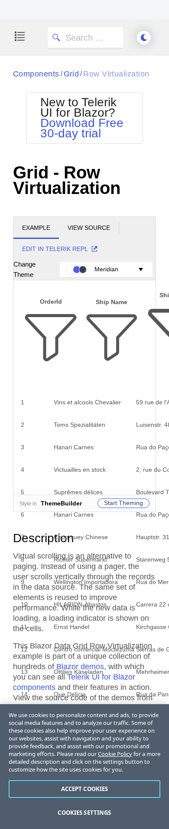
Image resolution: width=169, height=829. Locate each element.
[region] (84, 766)
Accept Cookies (84, 789)
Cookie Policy (115, 754)
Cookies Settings (84, 812)
